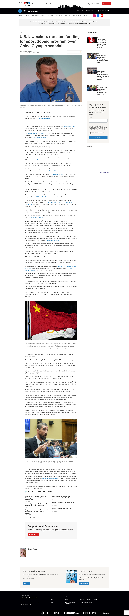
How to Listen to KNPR (86, 602)
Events (66, 15)
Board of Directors (84, 606)
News (20, 15)
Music (43, 15)
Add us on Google (74, 52)
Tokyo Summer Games (44, 160)
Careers (52, 606)
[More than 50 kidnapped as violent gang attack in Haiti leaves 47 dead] (92, 56)
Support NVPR (76, 15)
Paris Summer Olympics (35, 217)
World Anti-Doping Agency (37, 134)
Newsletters (95, 4)
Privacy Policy (37, 603)
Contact (87, 15)
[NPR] (44, 613)
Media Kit (96, 599)
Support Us (68, 596)
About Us (52, 596)
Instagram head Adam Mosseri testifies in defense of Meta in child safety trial (103, 91)
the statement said (53, 240)
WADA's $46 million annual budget (46, 197)
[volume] (24, 11)
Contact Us (53, 599)
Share (61, 52)
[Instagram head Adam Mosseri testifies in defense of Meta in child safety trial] (92, 88)
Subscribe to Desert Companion (70, 603)
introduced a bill (69, 126)
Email (90, 117)
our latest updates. (44, 118)
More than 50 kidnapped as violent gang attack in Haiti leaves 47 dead (103, 59)
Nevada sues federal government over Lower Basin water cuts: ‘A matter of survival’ (103, 75)
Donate (107, 4)
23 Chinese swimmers (38, 138)
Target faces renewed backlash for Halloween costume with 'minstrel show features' (102, 43)
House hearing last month (50, 479)
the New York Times (52, 171)
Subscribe (98, 137)
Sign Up (26, 583)
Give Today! (34, 534)
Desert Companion (31, 15)
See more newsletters (28, 578)
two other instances (57, 174)
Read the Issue (84, 583)
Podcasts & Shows (54, 15)
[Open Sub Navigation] (23, 15)
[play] (20, 11)
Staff (51, 602)
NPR (21, 32)
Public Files (97, 596)
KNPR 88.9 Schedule (85, 596)
